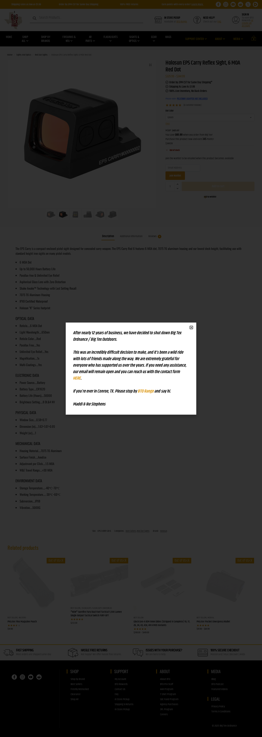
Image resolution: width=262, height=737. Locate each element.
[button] (191, 327)
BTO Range (146, 391)
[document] (131, 368)
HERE (77, 378)
